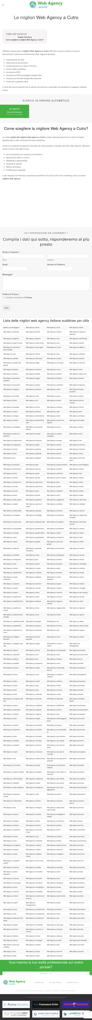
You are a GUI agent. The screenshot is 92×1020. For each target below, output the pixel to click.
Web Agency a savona (54, 861)
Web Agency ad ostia (76, 929)
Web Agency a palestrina (55, 385)
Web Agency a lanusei (33, 588)
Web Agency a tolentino (77, 445)
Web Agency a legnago (33, 621)
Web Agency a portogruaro (55, 555)
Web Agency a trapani (76, 478)
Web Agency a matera (33, 783)
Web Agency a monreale (34, 878)
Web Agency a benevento (11, 385)
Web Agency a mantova (33, 745)
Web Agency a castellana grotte (13, 621)
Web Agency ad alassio (77, 685)
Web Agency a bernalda (11, 396)
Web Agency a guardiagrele (35, 537)
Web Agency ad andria (76, 736)
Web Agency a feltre (9, 956)
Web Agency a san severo (55, 783)
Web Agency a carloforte (11, 555)
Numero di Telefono (56, 264)
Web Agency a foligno (33, 385)
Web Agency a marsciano (34, 752)
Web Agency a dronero (10, 929)
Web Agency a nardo (33, 956)
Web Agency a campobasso (12, 528)
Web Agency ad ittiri (75, 892)
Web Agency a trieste (76, 495)
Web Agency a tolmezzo (77, 449)
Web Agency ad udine (76, 936)
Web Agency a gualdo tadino (35, 533)
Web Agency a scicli (53, 878)
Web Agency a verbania (77, 568)
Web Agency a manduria (34, 730)
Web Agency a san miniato (55, 779)
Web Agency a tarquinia (77, 385)
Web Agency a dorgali (10, 925)
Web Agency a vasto (76, 537)
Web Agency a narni (53, 327)
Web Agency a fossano (33, 411)
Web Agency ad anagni (77, 725)
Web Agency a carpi (9, 564)
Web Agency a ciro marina (11, 765)
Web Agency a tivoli (75, 434)
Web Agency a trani (75, 473)
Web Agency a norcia (54, 347)
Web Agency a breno (10, 473)
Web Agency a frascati (33, 434)
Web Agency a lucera (33, 681)
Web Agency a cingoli (10, 752)
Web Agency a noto (53, 354)
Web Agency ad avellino (77, 830)
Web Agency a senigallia (55, 883)
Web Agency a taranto (76, 378)
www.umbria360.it (76, 1014)
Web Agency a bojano (10, 411)
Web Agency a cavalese (11, 663)
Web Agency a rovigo (54, 694)
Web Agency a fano (9, 951)
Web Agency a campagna (11, 515)
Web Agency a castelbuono (12, 597)
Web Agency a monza (33, 936)
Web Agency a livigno (33, 643)
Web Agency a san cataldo (55, 741)
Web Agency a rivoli (53, 654)
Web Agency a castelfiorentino (13, 601)
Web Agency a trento (76, 482)
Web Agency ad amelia (77, 718)
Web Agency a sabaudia (55, 699)
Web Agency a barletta (10, 358)
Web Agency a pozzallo (54, 564)
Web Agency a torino (76, 453)
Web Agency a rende (54, 615)
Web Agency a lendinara (34, 630)
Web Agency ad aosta (76, 745)
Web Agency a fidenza (33, 338)
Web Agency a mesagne (34, 807)
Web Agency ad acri (76, 659)
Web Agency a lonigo (33, 668)
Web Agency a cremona (11, 892)
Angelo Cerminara (25, 37)
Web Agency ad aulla (76, 825)
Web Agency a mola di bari (34, 861)
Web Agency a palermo (54, 378)
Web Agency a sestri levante (56, 896)
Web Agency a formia (33, 407)
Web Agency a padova (54, 374)
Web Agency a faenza (10, 940)
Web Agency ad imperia (77, 878)
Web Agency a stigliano (77, 347)
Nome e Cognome (11, 252)
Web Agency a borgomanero (12, 440)
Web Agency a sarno (53, 830)
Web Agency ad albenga (77, 705)
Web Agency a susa (75, 369)
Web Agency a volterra (76, 637)
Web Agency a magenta (33, 710)
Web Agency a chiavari (10, 725)
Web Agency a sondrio (54, 940)
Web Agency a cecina (10, 674)
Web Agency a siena (53, 914)
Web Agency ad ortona (76, 914)
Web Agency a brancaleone (12, 469)
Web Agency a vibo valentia (78, 592)
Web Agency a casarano (11, 584)
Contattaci (39, 982)
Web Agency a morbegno (34, 940)
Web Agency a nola (53, 343)
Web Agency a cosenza (11, 878)
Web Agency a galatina (33, 449)
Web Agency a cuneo (10, 909)
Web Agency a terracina (77, 416)
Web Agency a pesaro (54, 445)
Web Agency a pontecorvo (55, 515)
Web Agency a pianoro (54, 458)
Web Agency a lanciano (33, 584)
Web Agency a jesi (32, 559)
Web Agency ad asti (75, 821)
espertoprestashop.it (76, 1004)
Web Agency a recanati (54, 597)
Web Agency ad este (76, 872)
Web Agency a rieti (53, 630)
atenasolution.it (16, 1004)
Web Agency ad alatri (76, 690)
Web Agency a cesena (10, 705)
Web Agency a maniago (33, 741)
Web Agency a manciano (34, 725)
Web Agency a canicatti (11, 533)
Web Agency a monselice (34, 883)
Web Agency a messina (33, 814)
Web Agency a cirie (9, 758)
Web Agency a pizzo (53, 495)
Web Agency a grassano (34, 500)
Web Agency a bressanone (12, 482)
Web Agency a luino (32, 690)
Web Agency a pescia (54, 453)
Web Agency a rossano (54, 681)
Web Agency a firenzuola (34, 358)
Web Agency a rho (53, 621)
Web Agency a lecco (32, 615)
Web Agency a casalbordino (12, 572)
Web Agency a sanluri (54, 794)
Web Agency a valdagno (77, 504)
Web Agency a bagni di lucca (12, 343)
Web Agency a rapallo (54, 588)
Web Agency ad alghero (77, 714)
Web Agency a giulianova (34, 486)
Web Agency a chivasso (11, 741)
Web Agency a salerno (54, 710)
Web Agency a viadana (77, 584)
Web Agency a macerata (34, 694)
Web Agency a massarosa (34, 779)
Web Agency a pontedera (55, 522)
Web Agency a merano (33, 801)
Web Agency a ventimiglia (77, 564)
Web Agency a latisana (33, 601)
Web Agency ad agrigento (77, 674)
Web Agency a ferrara (33, 332)
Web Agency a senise (54, 887)
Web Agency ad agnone (77, 668)
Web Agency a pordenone (55, 537)
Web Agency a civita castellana (13, 787)
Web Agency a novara (54, 358)
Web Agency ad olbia (76, 896)
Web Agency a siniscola (55, 929)
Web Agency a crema (10, 887)
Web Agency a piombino (55, 473)
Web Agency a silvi (53, 918)
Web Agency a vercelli (76, 572)
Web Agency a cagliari (10, 504)
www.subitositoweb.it (47, 1014)
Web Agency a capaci (10, 542)
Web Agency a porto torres (55, 548)
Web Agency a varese (76, 533)
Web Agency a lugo (32, 685)
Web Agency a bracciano (11, 465)
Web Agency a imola (32, 555)
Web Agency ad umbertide (78, 940)
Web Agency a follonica (33, 389)
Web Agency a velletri (76, 542)
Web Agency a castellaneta (12, 626)
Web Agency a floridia (33, 374)
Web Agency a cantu (10, 537)
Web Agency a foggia (33, 378)
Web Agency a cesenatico (11, 710)
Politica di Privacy (11, 294)
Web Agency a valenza (76, 511)
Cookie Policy (73, 982)
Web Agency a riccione (54, 626)
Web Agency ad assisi (76, 814)
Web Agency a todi (75, 440)
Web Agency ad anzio (76, 741)
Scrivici (44, 973)
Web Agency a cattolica (11, 659)
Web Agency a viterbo (76, 621)
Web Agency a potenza (54, 559)
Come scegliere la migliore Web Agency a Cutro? (24, 39)
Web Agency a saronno (54, 836)
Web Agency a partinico (54, 407)
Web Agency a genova (33, 469)
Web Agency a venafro (76, 548)
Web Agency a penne (54, 427)
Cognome (50, 260)
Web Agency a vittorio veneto (78, 626)
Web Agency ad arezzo (77, 772)
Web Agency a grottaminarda (35, 522)
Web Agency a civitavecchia (12, 801)
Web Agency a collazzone (11, 830)
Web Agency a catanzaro (11, 654)
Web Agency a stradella (77, 354)
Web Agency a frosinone (34, 440)
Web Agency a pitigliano (55, 491)
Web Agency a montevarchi (35, 918)
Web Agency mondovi (76, 951)
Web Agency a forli (32, 400)
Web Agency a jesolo (33, 564)
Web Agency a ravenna (54, 592)
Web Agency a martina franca (35, 758)
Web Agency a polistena (55, 504)
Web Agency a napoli (33, 951)
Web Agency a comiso (10, 836)
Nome (4, 260)
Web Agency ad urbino (76, 945)
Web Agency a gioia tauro (34, 482)
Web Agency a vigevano (77, 608)
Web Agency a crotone (10, 896)
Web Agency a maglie (33, 718)
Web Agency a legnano (33, 626)
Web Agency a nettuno (54, 332)
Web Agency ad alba (76, 694)
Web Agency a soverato (54, 956)
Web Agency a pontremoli (55, 528)
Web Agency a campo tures (12, 522)
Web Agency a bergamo (11, 389)
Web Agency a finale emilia (35, 343)
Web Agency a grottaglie (34, 515)
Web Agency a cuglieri (10, 903)
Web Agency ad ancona (77, 730)
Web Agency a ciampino (11, 745)
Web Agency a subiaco (76, 358)
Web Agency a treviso (76, 486)
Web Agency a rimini (53, 637)
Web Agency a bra (9, 458)
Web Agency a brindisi (10, 486)
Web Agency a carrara (10, 568)
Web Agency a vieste (76, 601)
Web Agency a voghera (77, 630)
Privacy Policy (55, 982)
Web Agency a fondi (32, 396)
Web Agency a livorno (33, 650)
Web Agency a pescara (54, 449)
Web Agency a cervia (10, 694)
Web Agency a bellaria (10, 369)
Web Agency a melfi (32, 794)
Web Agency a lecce (32, 608)
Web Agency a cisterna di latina (13, 772)
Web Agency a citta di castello (13, 779)
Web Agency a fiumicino (34, 369)
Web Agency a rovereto (54, 690)
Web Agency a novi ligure (55, 363)
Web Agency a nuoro (54, 369)
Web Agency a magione (33, 714)
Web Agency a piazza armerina (57, 465)
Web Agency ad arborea (77, 758)
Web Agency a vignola (76, 615)
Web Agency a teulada (76, 420)
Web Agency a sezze (54, 903)
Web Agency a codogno (11, 821)
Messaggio (8, 274)
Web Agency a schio (53, 872)
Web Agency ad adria (76, 663)
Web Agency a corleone (11, 867)
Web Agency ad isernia (77, 883)
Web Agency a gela (32, 465)
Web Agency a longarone (34, 663)
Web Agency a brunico (10, 491)
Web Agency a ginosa (33, 478)
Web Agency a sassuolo (55, 849)
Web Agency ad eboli (76, 849)
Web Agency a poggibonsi (55, 500)
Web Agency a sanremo (55, 801)
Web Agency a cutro (9, 914)
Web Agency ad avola (76, 845)
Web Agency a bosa (9, 453)
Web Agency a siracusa (54, 936)
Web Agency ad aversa (77, 836)
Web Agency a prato (53, 568)
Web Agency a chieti (10, 736)
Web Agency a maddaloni (34, 705)
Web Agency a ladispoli (33, 577)
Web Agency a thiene (76, 427)
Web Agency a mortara (33, 945)
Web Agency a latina (32, 597)
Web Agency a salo (53, 714)
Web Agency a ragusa (54, 584)
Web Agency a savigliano (55, 854)
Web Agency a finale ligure (34, 347)
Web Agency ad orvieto (77, 918)
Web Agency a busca (10, 495)
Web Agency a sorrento (54, 951)
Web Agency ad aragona (77, 752)
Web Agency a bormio (10, 449)
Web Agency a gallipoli (33, 458)
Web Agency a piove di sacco (56, 478)
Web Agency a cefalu (10, 681)
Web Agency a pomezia (54, 511)
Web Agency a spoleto (76, 343)
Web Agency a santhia (54, 825)
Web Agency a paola (53, 396)
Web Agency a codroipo (11, 825)
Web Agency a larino (32, 592)
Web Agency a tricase (76, 491)
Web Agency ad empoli (77, 854)
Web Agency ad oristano (77, 909)
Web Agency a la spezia (34, 572)
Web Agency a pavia (53, 416)
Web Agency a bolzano (10, 420)
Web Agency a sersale (54, 892)
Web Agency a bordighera (11, 427)
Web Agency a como (10, 841)
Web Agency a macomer (34, 699)
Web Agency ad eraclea (77, 867)
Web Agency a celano (10, 685)
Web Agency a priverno (54, 572)
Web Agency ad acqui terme (78, 654)
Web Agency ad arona (76, 783)
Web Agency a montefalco (34, 892)
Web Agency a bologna (11, 416)
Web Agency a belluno (10, 374)
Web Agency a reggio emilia (56, 608)
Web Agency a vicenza (76, 597)
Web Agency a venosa (76, 559)
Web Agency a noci (53, 338)
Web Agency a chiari (10, 718)
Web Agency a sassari (54, 841)
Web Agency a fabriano (11, 936)
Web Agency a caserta (10, 588)
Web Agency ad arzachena (78, 787)
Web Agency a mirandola (34, 841)
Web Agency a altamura (11, 332)
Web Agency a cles (9, 807)
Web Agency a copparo (11, 849)
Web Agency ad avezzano (77, 841)
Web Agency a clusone (10, 814)
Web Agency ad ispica (76, 887)
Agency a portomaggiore (11, 327)
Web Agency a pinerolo (54, 469)
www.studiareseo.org (17, 1014)
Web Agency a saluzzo (54, 725)
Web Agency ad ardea (76, 765)
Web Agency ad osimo (76, 925)
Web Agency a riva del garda (56, 650)
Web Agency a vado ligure (78, 500)
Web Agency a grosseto (33, 511)
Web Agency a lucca (32, 674)
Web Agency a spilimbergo (78, 338)
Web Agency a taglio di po (77, 374)
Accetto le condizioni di (19, 297)
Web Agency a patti (53, 411)
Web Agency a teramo (76, 396)
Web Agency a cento (10, 690)
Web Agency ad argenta (77, 779)
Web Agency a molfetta (33, 867)
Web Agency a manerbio (34, 736)
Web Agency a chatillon (11, 714)
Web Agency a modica (33, 849)
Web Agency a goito (32, 491)
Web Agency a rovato (54, 685)
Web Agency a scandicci (55, 867)
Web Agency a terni (75, 411)
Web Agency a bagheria (11, 338)
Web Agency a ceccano (11, 668)
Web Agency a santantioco (55, 821)
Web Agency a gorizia (33, 495)
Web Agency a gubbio (33, 542)
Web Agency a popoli (54, 533)
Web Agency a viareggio (77, 588)
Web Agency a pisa (53, 482)
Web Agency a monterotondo (35, 909)
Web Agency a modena (33, 845)
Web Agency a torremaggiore (79, 465)
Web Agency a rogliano (54, 659)
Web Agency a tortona (76, 469)
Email (5, 264)
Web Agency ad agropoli (77, 681)
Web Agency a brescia (10, 478)
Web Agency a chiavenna (11, 730)
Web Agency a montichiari (34, 925)
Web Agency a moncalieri (34, 872)
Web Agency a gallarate (33, 453)
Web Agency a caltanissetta (12, 511)
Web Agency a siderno (54, 909)
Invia (6, 307)
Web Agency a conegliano (11, 845)
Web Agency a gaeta (32, 445)
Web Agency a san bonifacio (56, 736)
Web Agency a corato (10, 854)
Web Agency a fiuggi (32, 363)
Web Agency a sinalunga (55, 925)
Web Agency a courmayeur (12, 883)
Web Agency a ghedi (32, 473)
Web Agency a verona (76, 577)
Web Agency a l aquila (33, 568)
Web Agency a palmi (53, 389)
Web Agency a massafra (34, 772)
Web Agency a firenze (33, 354)
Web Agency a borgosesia (11, 445)
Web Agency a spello (76, 327)
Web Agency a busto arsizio (12, 500)
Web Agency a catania (10, 650)
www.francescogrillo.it (47, 1004)
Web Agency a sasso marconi (56, 845)
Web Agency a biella (10, 400)
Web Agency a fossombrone (35, 416)
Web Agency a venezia (76, 555)
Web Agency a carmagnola (12, 559)
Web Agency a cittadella (11, 783)
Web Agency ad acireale (77, 650)
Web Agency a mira (32, 836)
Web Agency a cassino (10, 592)
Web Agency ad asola (76, 807)
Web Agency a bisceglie (11, 407)
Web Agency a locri (32, 654)
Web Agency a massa (33, 765)
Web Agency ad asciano (77, 794)
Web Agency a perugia (54, 440)
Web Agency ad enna (76, 861)
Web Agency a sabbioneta (55, 705)
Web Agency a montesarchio (35, 914)
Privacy (29, 297)
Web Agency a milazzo (33, 825)
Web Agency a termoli (76, 407)
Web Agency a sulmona (77, 363)
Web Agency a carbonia (11, 548)
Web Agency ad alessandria (78, 710)
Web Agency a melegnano (34, 787)
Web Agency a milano (33, 821)
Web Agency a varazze (76, 528)
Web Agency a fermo (32, 327)
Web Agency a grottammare (35, 528)
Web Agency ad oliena (76, 903)
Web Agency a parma (54, 400)
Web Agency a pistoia (54, 486)
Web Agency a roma (53, 663)
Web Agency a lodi (32, 659)
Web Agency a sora (53, 945)
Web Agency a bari (9, 354)
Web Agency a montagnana (35, 887)
